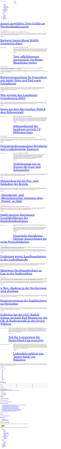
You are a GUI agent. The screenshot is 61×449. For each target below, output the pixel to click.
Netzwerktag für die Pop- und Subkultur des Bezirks (19, 182)
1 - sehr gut (3, 391)
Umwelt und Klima (6, 433)
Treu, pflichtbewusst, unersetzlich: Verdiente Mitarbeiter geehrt (28, 59)
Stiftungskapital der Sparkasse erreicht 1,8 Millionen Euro (27, 129)
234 (2, 372)
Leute (4, 5)
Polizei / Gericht (6, 6)
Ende (2, 379)
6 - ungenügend (3, 395)
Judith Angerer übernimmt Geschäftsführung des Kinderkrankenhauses (17, 218)
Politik (4, 430)
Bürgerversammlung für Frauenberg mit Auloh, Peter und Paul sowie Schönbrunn (23, 80)
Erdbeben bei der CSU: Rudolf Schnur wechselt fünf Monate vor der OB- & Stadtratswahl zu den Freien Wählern (24, 319)
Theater (5, 442)
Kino (4, 14)
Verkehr (5, 8)
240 (2, 377)
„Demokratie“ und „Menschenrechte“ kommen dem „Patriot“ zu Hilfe (21, 198)
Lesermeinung (4, 445)
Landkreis (5, 10)
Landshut (3, 429)
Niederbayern (5, 11)
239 (2, 376)
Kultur (3, 13)
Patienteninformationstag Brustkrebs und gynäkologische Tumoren (23, 148)
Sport (3, 12)
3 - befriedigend (3, 392)
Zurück (3, 370)
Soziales (5, 4)
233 (2, 371)
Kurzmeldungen (6, 435)
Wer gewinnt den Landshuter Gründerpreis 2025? (19, 97)
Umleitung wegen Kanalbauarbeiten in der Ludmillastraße (23, 258)
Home (15, 2)
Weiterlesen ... (2, 36)
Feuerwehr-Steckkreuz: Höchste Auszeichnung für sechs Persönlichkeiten (23, 238)
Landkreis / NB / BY (5, 9)
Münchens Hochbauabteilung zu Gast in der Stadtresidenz (21, 272)
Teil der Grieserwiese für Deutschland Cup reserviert (26, 339)
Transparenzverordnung (5, 420)
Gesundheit (4, 17)
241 (2, 378)
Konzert (5, 15)
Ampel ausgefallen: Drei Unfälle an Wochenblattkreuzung (22, 25)
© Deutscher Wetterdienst (3, 388)
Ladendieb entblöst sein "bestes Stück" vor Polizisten (28, 356)
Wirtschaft (4, 16)
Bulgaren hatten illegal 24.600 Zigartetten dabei (19, 42)
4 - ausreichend (3, 393)
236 (2, 374)
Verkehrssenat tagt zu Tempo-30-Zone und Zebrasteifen (27, 167)
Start (2, 369)
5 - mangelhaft (3, 394)
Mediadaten (4, 18)
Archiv (3, 19)
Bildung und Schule (6, 7)
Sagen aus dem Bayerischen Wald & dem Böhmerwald (23, 111)
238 (2, 375)
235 (2, 373)
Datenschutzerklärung (5, 419)
